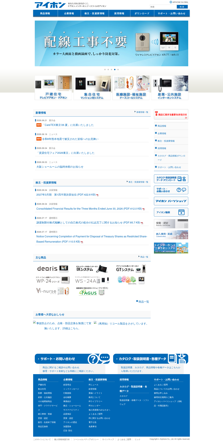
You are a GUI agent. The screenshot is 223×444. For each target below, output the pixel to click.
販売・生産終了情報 (47, 422)
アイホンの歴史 (70, 422)
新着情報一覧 (142, 112)
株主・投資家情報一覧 (138, 181)
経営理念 (67, 384)
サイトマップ (108, 439)
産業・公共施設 (45, 397)
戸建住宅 (42, 384)
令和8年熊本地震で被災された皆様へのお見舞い (70, 139)
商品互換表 (43, 426)
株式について (94, 397)
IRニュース (93, 384)
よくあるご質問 (95, 413)
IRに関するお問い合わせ (99, 418)
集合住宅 (42, 388)
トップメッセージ (71, 388)
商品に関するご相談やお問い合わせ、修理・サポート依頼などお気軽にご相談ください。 (69, 369)
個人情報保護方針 (62, 439)
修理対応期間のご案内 (164, 397)
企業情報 (69, 13)
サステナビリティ (71, 409)
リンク (137, 439)
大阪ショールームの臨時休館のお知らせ (59, 166)
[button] (105, 69)
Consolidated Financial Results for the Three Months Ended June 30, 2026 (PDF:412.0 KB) (89, 208)
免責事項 (92, 426)
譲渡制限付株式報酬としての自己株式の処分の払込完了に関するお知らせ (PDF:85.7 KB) (88, 222)
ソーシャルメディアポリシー (86, 439)
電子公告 (92, 422)
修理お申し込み (161, 392)
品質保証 (67, 413)
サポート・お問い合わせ (172, 13)
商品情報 (45, 13)
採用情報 (119, 13)
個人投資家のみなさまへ (99, 409)
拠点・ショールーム (72, 405)
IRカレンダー (94, 405)
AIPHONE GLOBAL (180, 2)
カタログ (123, 395)
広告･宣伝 (67, 430)
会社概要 (67, 397)
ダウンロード (142, 13)
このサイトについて (42, 439)
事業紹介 (67, 401)
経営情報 (92, 388)
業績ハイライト (95, 392)
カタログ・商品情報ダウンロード (171, 157)
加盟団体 (67, 426)
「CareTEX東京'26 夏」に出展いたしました (68, 125)
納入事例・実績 (45, 413)
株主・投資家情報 (95, 13)
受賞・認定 (43, 418)
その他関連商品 (45, 401)
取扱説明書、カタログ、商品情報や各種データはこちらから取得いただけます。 (150, 369)
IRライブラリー (95, 401)
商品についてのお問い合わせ (166, 388)
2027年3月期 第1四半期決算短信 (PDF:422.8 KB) (66, 194)
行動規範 (67, 392)
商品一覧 (144, 256)
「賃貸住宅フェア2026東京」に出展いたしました (65, 153)
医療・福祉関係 (45, 392)
